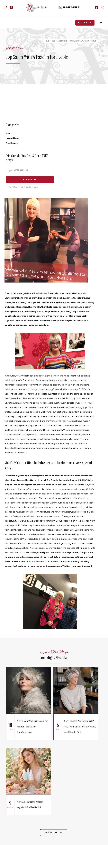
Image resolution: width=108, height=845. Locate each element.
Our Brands (12, 143)
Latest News (62, 41)
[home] (38, 7)
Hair (8, 133)
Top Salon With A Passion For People (83, 41)
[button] (101, 22)
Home (47, 41)
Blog (53, 41)
